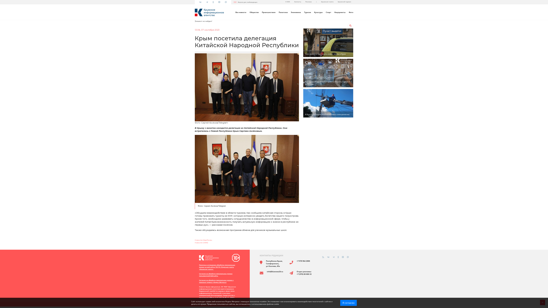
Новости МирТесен (203, 240)
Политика (283, 12)
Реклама (308, 2)
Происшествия (268, 12)
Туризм (307, 12)
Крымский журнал (344, 2)
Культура (318, 12)
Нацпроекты (339, 12)
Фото (351, 12)
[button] (350, 26)
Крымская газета (327, 2)
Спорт (328, 12)
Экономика (296, 12)
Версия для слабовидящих (247, 2)
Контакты (297, 2)
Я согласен (348, 302)
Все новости (240, 12)
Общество (254, 12)
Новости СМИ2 (201, 243)
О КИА (287, 2)
